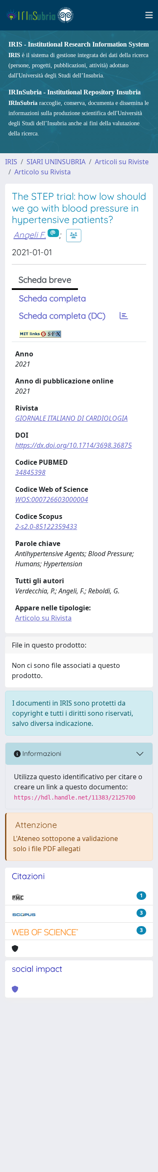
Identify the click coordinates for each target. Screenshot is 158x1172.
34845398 (30, 472)
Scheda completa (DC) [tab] (62, 315)
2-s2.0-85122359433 (46, 526)
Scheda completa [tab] (52, 298)
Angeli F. (29, 234)
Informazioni (41, 753)
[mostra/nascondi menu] (149, 15)
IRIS (11, 161)
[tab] (123, 316)
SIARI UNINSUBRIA (56, 161)
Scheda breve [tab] (45, 279)
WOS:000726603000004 (51, 499)
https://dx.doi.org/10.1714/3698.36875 (73, 445)
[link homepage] (43, 15)
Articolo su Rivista (42, 171)
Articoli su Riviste (122, 161)
